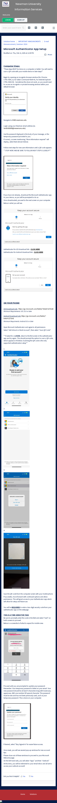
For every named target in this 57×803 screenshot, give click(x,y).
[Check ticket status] (36, 27)
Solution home (9, 41)
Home (23, 794)
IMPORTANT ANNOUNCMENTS (29, 41)
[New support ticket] (29, 27)
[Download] (23, 413)
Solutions (33, 794)
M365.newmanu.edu (19, 120)
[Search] (23, 28)
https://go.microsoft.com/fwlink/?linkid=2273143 (35, 309)
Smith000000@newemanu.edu (14, 128)
